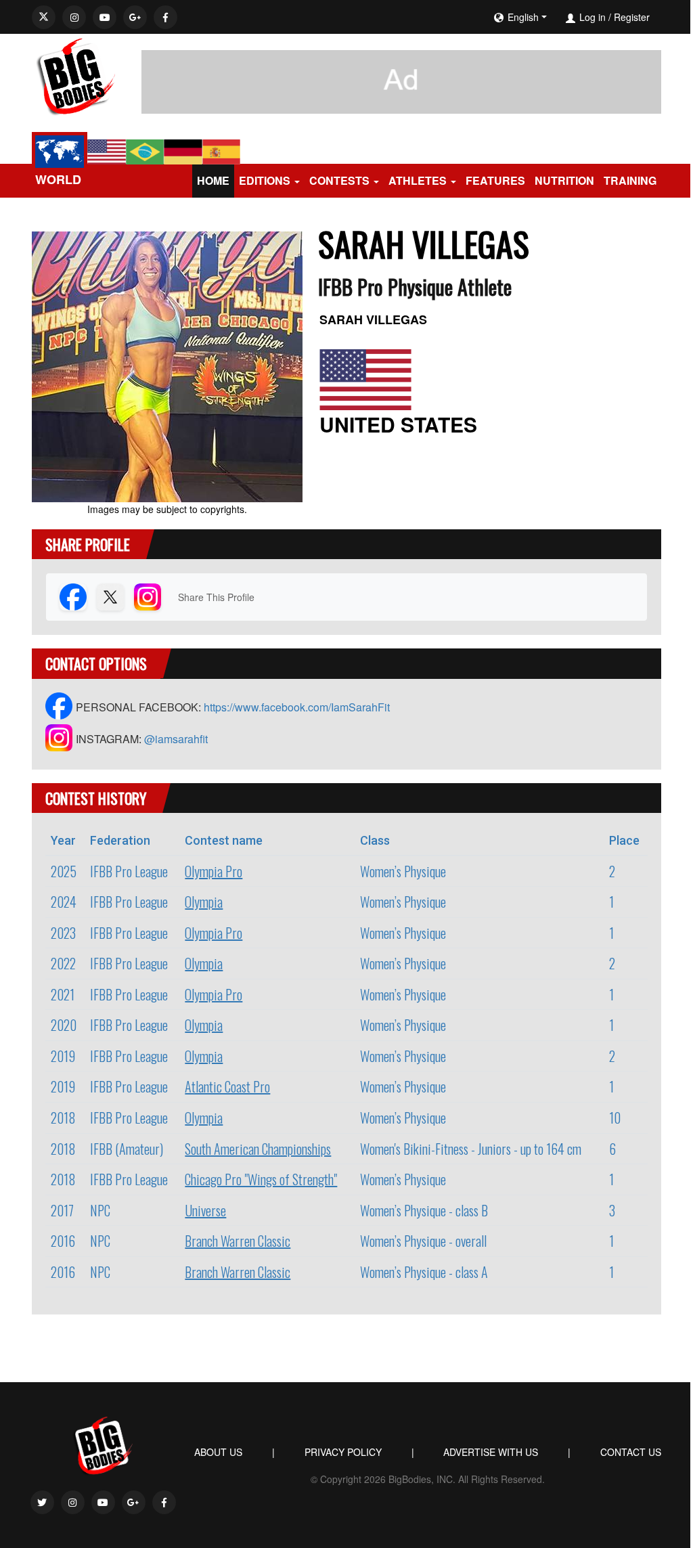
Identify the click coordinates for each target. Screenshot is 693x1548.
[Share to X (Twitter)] (110, 597)
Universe (205, 1210)
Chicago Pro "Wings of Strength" (261, 1179)
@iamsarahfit (176, 739)
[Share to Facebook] (73, 597)
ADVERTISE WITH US (490, 1452)
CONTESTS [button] (339, 180)
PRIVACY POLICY (343, 1452)
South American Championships (258, 1148)
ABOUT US (218, 1452)
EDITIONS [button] (264, 180)
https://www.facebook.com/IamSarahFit (297, 707)
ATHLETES (417, 180)
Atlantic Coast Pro (227, 1086)
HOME (213, 180)
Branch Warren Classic (237, 1241)
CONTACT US (630, 1452)
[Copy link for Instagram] (147, 597)
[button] (561, 17)
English (523, 17)
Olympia (204, 901)
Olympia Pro (213, 871)
